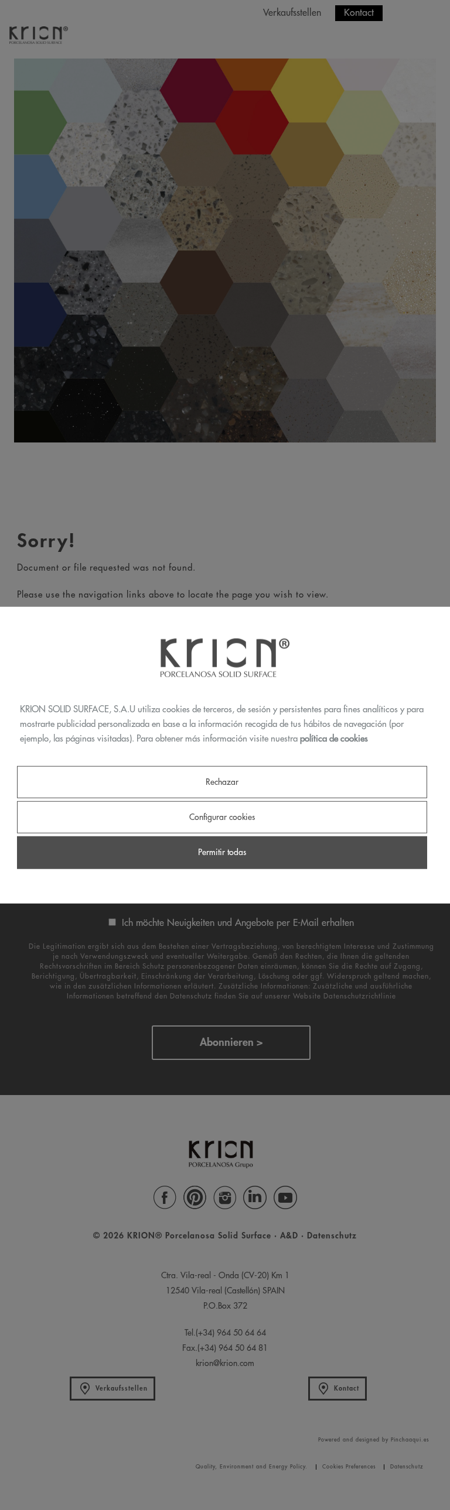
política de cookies (334, 738)
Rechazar (222, 782)
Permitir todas (222, 852)
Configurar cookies (222, 817)
